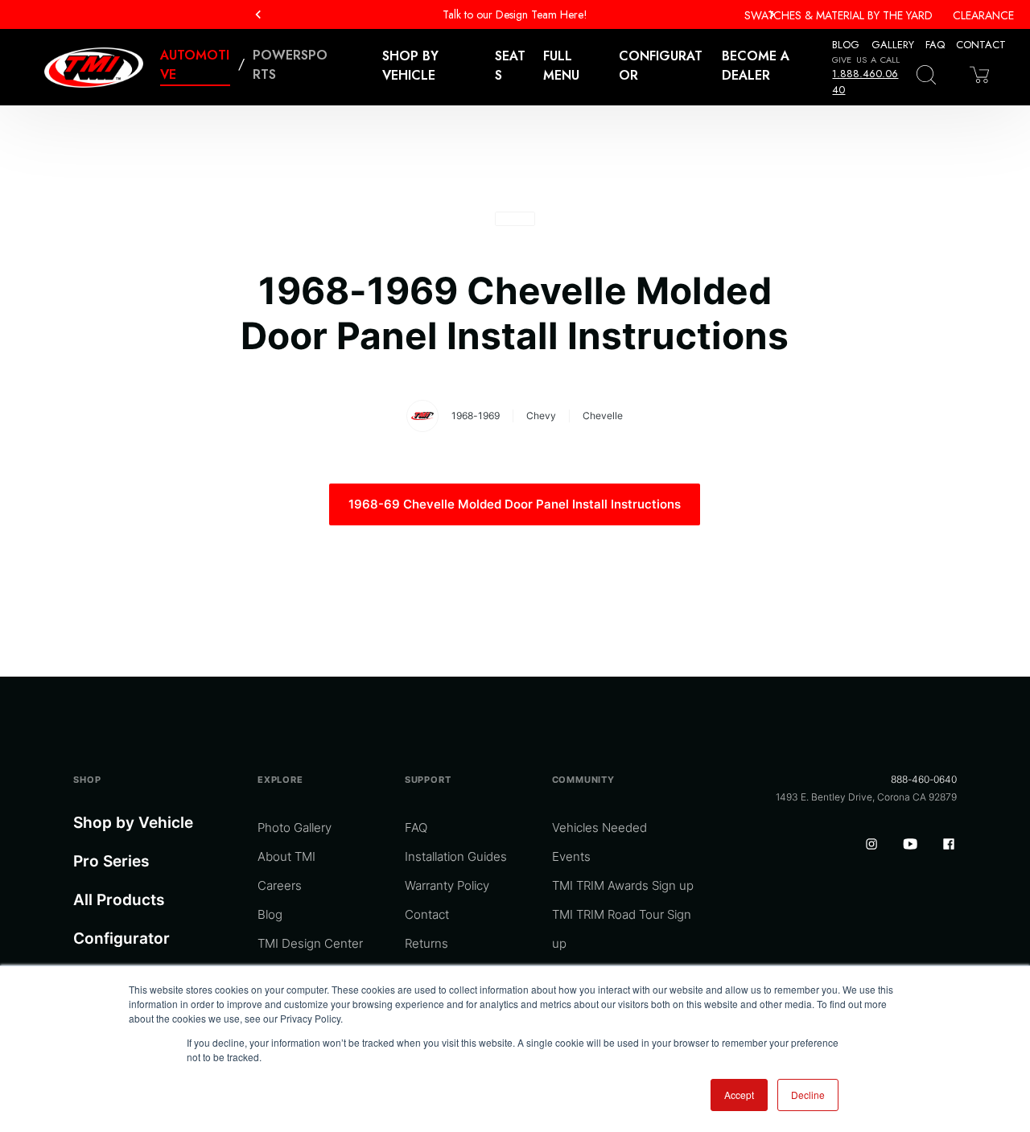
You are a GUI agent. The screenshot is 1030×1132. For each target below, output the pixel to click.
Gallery (892, 44)
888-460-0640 (924, 779)
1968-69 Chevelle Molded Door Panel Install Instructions (514, 504)
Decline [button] (808, 1094)
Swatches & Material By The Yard (838, 15)
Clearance (983, 15)
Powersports (290, 65)
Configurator (660, 65)
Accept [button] (739, 1094)
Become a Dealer (755, 65)
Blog (845, 44)
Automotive (194, 65)
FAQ (935, 44)
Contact (981, 44)
